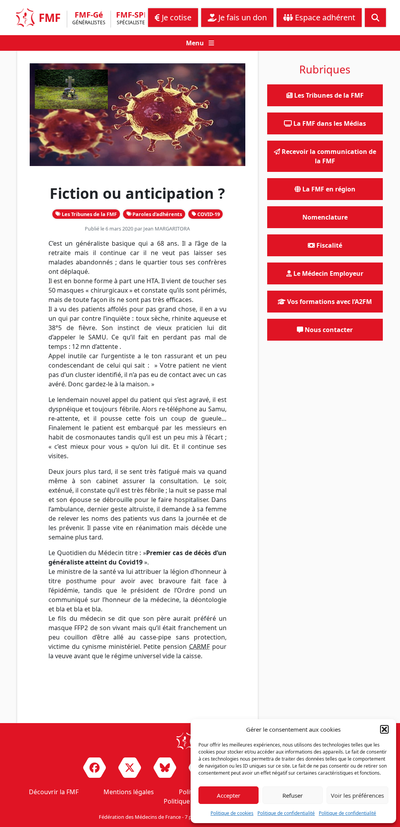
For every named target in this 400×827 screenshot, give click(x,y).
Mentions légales (129, 792)
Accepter (228, 795)
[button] (384, 729)
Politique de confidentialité (286, 813)
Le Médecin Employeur (327, 273)
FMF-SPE (132, 18)
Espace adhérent (324, 17)
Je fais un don (241, 17)
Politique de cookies (232, 813)
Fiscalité (328, 245)
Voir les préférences (357, 795)
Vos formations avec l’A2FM (329, 301)
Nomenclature (325, 217)
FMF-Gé (88, 18)
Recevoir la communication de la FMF (328, 156)
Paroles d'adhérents (156, 214)
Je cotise (175, 17)
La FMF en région (328, 189)
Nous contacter (328, 329)
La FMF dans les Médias (329, 123)
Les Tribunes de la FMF (89, 214)
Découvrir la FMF (54, 792)
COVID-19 (208, 214)
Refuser (292, 795)
